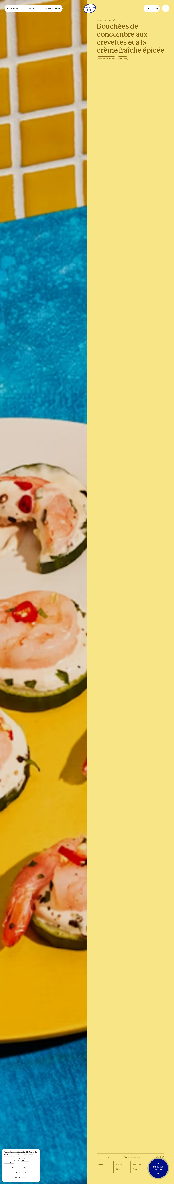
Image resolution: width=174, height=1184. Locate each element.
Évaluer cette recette (132, 1157)
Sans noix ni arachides (106, 58)
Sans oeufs (122, 58)
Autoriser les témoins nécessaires (21, 1173)
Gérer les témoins (21, 1178)
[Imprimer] (163, 1157)
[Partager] (160, 1157)
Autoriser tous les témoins (21, 1168)
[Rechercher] (165, 8)
